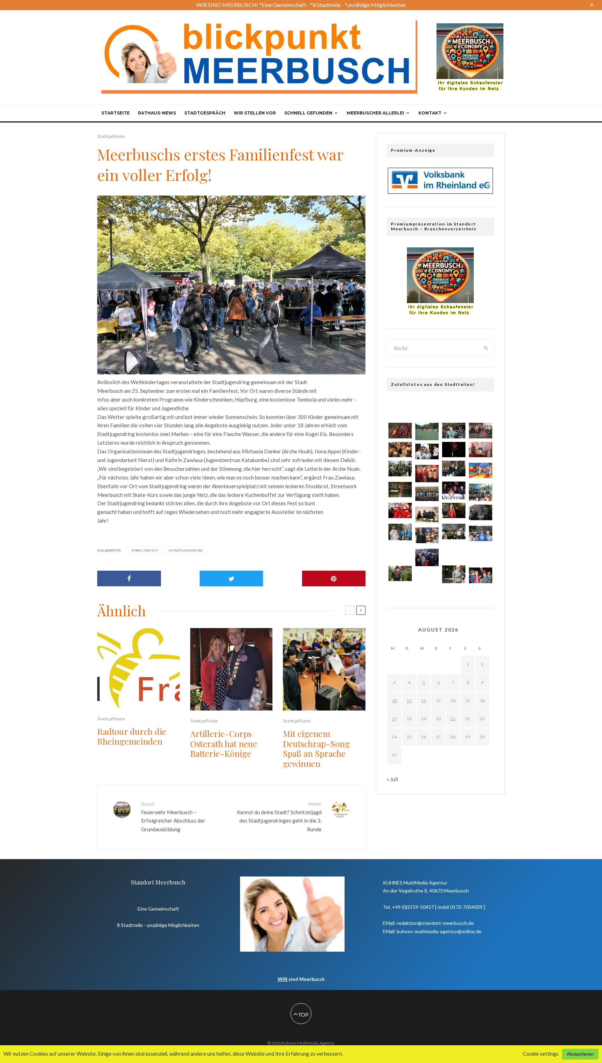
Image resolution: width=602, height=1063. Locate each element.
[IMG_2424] (480, 470)
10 (394, 700)
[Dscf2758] (427, 557)
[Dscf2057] (427, 473)
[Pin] (334, 578)
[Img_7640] (400, 410)
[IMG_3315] (427, 514)
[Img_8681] (400, 490)
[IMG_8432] (400, 510)
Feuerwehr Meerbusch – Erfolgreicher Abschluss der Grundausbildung (173, 816)
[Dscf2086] (400, 553)
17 (394, 718)
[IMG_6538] (427, 451)
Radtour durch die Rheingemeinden (131, 737)
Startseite (115, 113)
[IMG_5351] (453, 510)
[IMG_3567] (427, 410)
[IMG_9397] (400, 532)
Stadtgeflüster (111, 136)
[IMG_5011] (480, 410)
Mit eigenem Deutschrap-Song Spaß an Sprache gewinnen (316, 749)
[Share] (129, 578)
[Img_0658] (400, 450)
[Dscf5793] (427, 431)
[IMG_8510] (453, 574)
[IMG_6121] (453, 531)
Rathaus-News (157, 113)
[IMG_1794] (400, 573)
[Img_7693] (480, 555)
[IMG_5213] (453, 430)
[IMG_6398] (453, 410)
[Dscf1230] (480, 492)
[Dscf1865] (453, 490)
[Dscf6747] (427, 578)
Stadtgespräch (204, 113)
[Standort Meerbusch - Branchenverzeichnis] (470, 26)
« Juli (392, 779)
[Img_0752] (453, 553)
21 (452, 718)
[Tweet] (231, 578)
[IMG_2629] (453, 450)
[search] (486, 348)
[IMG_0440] (400, 468)
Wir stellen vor (255, 113)
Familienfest (146, 550)
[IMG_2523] (480, 575)
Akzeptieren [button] (580, 1054)
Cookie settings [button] (540, 1054)
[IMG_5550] (400, 430)
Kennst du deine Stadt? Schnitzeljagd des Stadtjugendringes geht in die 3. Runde (279, 816)
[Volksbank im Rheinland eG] (440, 192)
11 (409, 700)
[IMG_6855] (480, 512)
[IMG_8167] (480, 450)
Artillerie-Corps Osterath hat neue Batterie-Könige (223, 744)
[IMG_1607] (480, 533)
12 (423, 700)
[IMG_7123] (453, 468)
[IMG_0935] (427, 493)
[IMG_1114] (480, 430)
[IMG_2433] (427, 535)
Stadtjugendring (187, 550)
